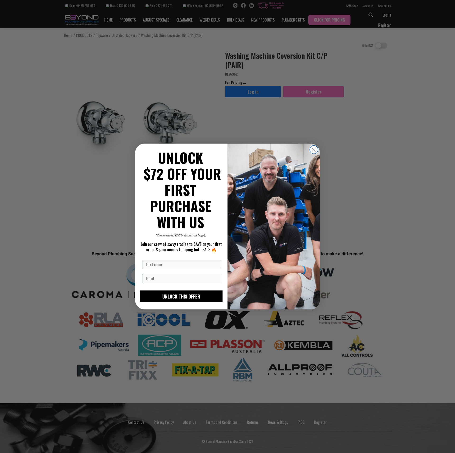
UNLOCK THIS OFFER (181, 296)
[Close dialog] (314, 149)
